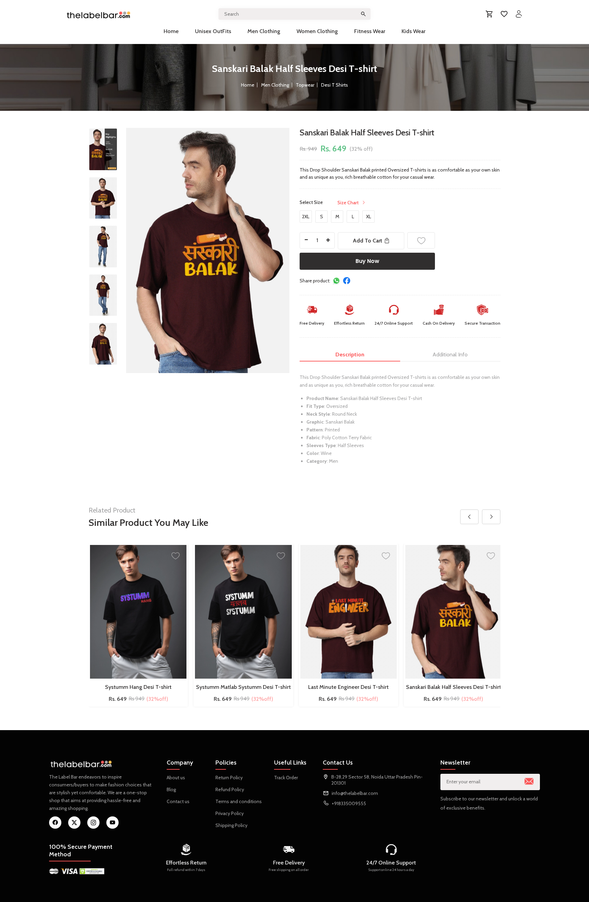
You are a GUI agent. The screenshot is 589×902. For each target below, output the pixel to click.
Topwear (305, 85)
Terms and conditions (238, 801)
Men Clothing (263, 31)
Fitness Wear (369, 31)
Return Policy (229, 777)
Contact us (178, 801)
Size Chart (348, 202)
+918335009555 (349, 803)
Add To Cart (367, 240)
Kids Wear (413, 31)
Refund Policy (229, 789)
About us (176, 777)
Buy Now (367, 261)
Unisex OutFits (213, 31)
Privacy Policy (229, 813)
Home (171, 31)
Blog (171, 789)
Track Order (286, 777)
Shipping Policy (231, 825)
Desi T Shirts (334, 85)
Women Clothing (317, 31)
